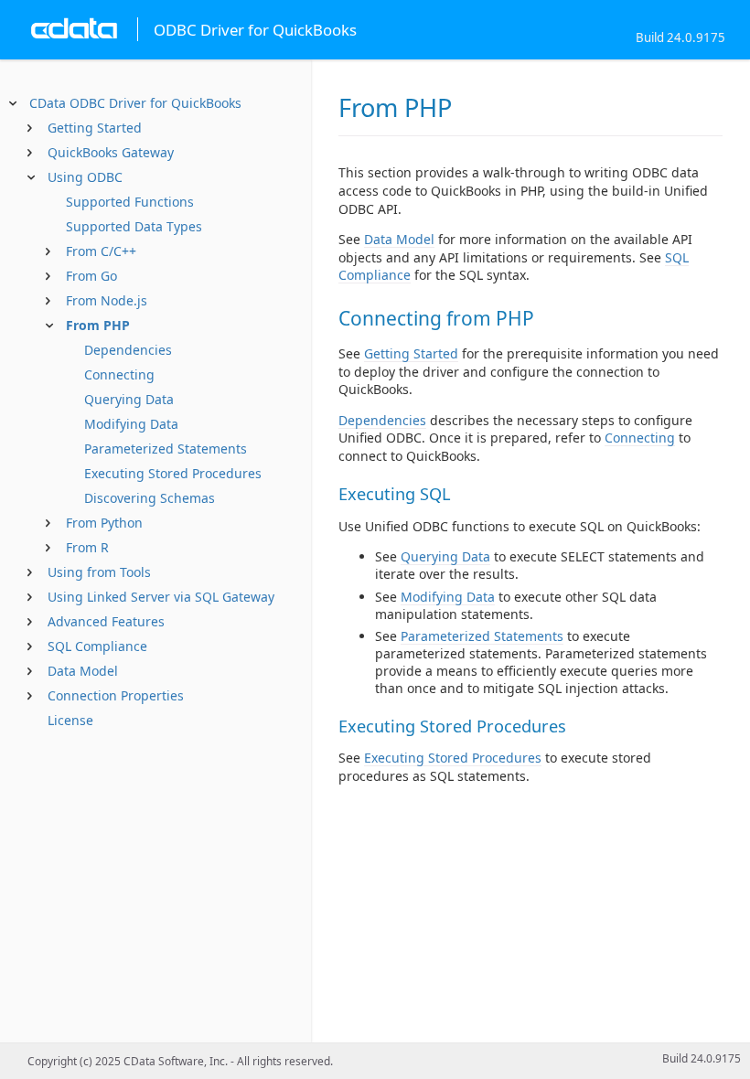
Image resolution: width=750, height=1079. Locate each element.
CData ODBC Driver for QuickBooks (135, 103)
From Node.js (106, 300)
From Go (91, 275)
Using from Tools (99, 572)
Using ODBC (85, 177)
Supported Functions (130, 201)
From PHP (98, 325)
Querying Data (129, 399)
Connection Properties (116, 695)
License (70, 720)
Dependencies (128, 349)
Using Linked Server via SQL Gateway (161, 596)
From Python (104, 522)
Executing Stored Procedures (173, 473)
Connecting (119, 374)
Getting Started (95, 127)
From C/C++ (101, 251)
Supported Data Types (134, 226)
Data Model (83, 670)
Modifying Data (131, 424)
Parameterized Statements (165, 448)
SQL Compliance (97, 646)
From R (87, 547)
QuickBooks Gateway (111, 152)
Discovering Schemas (149, 498)
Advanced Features (106, 621)
